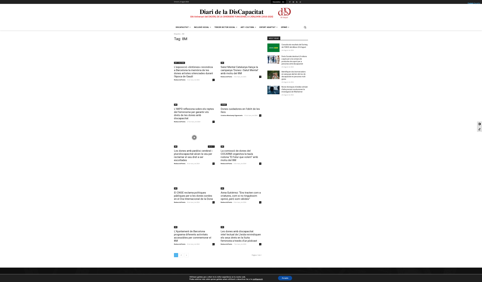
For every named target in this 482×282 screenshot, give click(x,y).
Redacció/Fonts (179, 80)
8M (222, 63)
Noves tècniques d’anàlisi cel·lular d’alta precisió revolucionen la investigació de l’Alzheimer (295, 89)
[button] (305, 27)
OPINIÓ (223, 105)
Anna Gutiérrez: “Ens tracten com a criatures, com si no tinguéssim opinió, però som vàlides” (241, 195)
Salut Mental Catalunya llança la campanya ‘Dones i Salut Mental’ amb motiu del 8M (239, 70)
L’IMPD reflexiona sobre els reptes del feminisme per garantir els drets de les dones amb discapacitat (194, 113)
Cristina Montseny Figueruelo (232, 115)
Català (470, 3)
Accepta (285, 278)
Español (477, 3)
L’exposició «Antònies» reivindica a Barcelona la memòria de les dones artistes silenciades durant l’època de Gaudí (193, 72)
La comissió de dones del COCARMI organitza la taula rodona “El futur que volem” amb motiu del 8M (239, 155)
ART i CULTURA (179, 63)
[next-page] (186, 255)
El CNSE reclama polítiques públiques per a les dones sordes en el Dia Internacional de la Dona (193, 195)
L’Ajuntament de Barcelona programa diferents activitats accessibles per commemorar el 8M (192, 236)
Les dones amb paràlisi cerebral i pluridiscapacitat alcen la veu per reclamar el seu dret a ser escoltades (193, 155)
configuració (258, 279)
